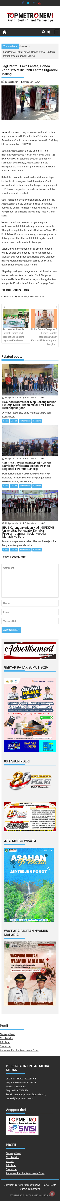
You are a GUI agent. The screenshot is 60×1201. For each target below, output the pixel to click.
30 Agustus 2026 (13, 397)
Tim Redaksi (6, 1038)
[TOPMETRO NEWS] (4, 31)
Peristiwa (8, 296)
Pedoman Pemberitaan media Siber (19, 1050)
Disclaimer (5, 1046)
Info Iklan (5, 1042)
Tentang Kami (7, 1034)
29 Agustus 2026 (13, 523)
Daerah (14, 421)
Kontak (10, 1161)
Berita (5, 421)
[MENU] (56, 32)
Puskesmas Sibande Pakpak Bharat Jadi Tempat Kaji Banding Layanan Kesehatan (13, 335)
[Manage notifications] (52, 1193)
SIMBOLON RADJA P (32, 82)
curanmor (22, 296)
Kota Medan (25, 421)
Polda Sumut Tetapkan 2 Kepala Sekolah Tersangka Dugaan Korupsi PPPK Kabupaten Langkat (44, 337)
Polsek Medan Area (37, 296)
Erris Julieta (30, 397)
